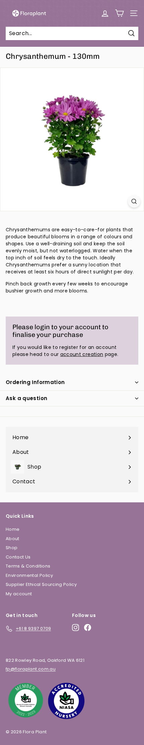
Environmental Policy (29, 575)
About (12, 538)
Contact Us (18, 557)
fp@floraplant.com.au (31, 669)
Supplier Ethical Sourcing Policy (41, 584)
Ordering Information (35, 382)
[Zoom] (134, 201)
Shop (11, 547)
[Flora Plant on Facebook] (87, 627)
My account (19, 594)
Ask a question (26, 398)
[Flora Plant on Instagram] (75, 627)
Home (12, 529)
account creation (81, 354)
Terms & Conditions (28, 566)
